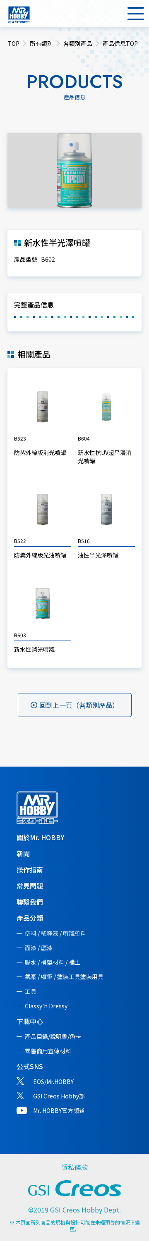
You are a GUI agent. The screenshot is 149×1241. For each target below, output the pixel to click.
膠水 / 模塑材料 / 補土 (52, 962)
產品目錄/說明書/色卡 (53, 1036)
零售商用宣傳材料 (48, 1051)
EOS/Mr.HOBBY (53, 1081)
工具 (30, 991)
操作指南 (30, 869)
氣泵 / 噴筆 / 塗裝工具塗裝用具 (64, 976)
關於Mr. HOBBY (40, 837)
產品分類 (30, 918)
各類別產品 (77, 43)
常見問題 (30, 886)
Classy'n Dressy (46, 1006)
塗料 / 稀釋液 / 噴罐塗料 (55, 933)
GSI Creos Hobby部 (59, 1096)
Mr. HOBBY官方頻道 (59, 1110)
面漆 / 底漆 (39, 947)
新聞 (23, 853)
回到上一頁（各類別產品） (79, 705)
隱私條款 (74, 1167)
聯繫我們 (30, 902)
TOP (13, 43)
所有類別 (41, 43)
